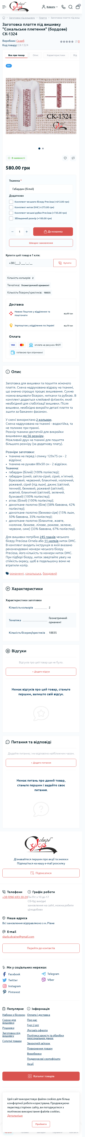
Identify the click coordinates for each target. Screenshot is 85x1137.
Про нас (32, 1020)
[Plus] (27, 232)
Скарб (20, 40)
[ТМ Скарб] (41, 845)
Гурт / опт (33, 1025)
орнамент (17, 573)
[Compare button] (73, 158)
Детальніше (15, 1115)
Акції (30, 1064)
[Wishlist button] (65, 158)
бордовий (50, 573)
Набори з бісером (13, 1014)
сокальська (33, 573)
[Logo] (19, 7)
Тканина (15, 180)
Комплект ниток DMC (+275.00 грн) (34, 207)
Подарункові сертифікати (43, 1058)
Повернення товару (40, 1048)
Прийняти (41, 1124)
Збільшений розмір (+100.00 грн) (33, 218)
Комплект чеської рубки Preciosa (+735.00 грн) (41, 212)
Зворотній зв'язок (38, 1043)
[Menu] (4, 7)
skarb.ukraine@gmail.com (18, 936)
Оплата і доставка (38, 1014)
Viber (50, 979)
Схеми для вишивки (9, 1021)
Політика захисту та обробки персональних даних (45, 1037)
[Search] (71, 7)
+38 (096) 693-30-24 (15, 897)
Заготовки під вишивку (22, 17)
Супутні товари (12, 1041)
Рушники (8, 1027)
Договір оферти (37, 1030)
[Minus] (12, 232)
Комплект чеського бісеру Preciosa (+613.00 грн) (42, 201)
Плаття (43, 17)
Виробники (34, 1053)
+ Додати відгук (41, 671)
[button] (39, 149)
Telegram (53, 973)
